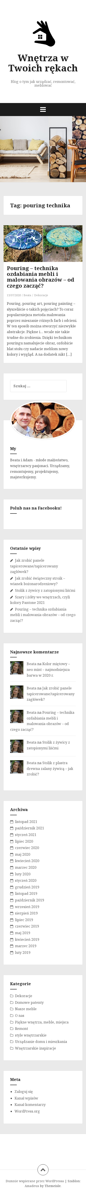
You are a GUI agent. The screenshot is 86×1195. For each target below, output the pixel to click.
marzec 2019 (25, 945)
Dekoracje (41, 295)
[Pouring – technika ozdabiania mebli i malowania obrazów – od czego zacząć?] (46, 251)
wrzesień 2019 (27, 906)
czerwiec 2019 (27, 926)
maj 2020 (22, 854)
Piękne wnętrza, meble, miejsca (42, 1022)
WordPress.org (27, 1111)
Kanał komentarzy (30, 1104)
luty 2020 (22, 874)
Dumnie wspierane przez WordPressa (35, 1181)
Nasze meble (26, 1008)
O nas (19, 1015)
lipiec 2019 (24, 919)
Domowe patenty (29, 1002)
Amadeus (32, 1186)
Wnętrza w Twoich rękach (43, 62)
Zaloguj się (24, 1091)
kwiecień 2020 (27, 860)
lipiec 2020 (24, 841)
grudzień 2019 (27, 887)
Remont (21, 1028)
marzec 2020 (25, 867)
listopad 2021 (26, 821)
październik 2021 (29, 828)
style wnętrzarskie (31, 1035)
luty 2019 (22, 952)
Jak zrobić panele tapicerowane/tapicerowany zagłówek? (34, 566)
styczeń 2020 (25, 880)
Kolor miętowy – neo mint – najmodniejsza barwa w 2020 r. (48, 669)
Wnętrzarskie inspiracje (35, 1048)
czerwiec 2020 (27, 847)
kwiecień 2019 (27, 939)
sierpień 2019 (26, 913)
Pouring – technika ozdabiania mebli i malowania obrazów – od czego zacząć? (40, 276)
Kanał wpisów (26, 1098)
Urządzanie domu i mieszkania (41, 1041)
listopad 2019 (26, 893)
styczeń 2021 (25, 834)
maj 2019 (22, 932)
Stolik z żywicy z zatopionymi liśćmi (45, 590)
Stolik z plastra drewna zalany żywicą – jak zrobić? (50, 768)
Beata (27, 295)
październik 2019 (29, 900)
